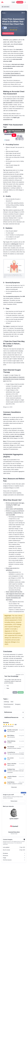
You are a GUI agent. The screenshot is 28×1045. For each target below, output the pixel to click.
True (8, 685)
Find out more (14, 801)
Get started (20, 2)
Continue (20, 692)
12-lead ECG (15, 511)
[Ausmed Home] (2, 2)
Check (14, 692)
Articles (4, 12)
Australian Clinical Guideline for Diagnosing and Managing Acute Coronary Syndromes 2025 (13, 75)
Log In (13, 2)
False (8, 688)
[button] (25, 2)
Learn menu (6, 6)
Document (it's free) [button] (8, 33)
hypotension (19, 302)
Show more (14, 787)
